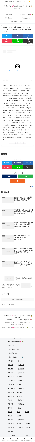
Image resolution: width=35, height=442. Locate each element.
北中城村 (10, 380)
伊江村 (10, 376)
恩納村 (21, 408)
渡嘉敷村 (21, 419)
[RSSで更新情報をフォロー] (17, 181)
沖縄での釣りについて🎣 (17, 324)
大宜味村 (10, 400)
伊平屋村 (10, 372)
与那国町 (10, 361)
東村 (18, 412)
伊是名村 (21, 372)
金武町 (28, 435)
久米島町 (10, 369)
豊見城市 (10, 431)
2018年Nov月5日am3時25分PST (17, 143)
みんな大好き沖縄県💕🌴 (25, 320)
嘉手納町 (20, 392)
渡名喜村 (10, 419)
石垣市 (10, 423)
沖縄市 (27, 412)
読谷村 (29, 427)
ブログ (4, 154)
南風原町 (21, 388)
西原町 (19, 427)
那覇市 (14, 435)
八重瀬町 (20, 376)
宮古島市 (21, 404)
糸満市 (10, 427)
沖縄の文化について (25, 322)
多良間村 (20, 396)
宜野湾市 (10, 404)
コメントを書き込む (17, 299)
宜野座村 (21, 400)
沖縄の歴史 (9, 320)
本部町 (10, 412)
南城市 (19, 384)
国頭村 (10, 396)
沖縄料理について (9, 322)
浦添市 (19, 416)
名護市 (10, 392)
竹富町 (19, 423)
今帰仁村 (21, 369)
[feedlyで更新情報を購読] (25, 176)
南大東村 (10, 388)
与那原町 (10, 365)
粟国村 (29, 423)
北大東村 (21, 380)
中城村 (21, 361)
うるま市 (21, 365)
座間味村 (10, 408)
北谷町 (10, 384)
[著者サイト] (9, 176)
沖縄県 (10, 416)
